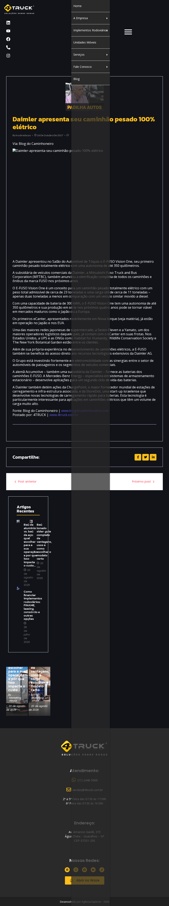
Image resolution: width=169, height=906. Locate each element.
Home (77, 6)
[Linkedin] (8, 23)
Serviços (78, 54)
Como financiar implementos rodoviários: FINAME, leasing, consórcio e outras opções (33, 605)
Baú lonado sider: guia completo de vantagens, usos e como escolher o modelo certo (44, 541)
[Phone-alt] (8, 47)
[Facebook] (8, 39)
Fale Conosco (82, 67)
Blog (76, 79)
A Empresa (80, 18)
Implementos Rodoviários (90, 30)
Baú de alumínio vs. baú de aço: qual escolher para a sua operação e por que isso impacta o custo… (17, 671)
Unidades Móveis (84, 42)
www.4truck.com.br (64, 415)
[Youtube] (8, 31)
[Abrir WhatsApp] (159, 895)
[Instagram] (8, 56)
